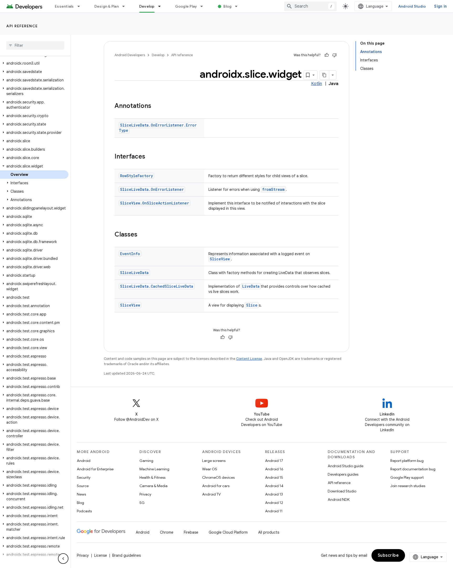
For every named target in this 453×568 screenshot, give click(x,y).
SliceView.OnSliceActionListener (154, 203)
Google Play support (407, 477)
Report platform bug (407, 460)
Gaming (146, 460)
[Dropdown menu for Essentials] (81, 6)
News (81, 494)
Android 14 (274, 485)
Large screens (213, 460)
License (100, 555)
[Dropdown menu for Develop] (162, 6)
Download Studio (342, 491)
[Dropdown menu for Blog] (238, 6)
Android (83, 460)
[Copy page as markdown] (324, 75)
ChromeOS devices (218, 477)
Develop (147, 6)
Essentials (64, 6)
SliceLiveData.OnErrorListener (152, 189)
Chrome (166, 532)
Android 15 (274, 477)
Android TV (211, 494)
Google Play (186, 6)
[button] (34, 63)
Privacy (145, 494)
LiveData (251, 286)
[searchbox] (35, 45)
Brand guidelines (126, 555)
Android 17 (274, 460)
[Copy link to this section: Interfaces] (150, 157)
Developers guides (343, 474)
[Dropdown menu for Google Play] (204, 6)
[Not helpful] (334, 55)
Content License (249, 358)
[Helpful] (327, 55)
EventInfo (130, 253)
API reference (22, 26)
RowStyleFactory (136, 175)
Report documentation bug (412, 469)
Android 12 (274, 502)
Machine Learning (154, 469)
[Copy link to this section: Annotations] (156, 106)
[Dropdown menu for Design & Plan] (126, 6)
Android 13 (274, 494)
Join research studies (407, 485)
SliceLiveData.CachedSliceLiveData (156, 286)
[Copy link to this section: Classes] (142, 235)
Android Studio (412, 6)
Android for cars (215, 485)
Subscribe (388, 555)
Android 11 (274, 511)
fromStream (273, 189)
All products (268, 532)
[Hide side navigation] (63, 558)
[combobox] (310, 6)
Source (83, 485)
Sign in (440, 6)
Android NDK (338, 499)
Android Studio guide (345, 466)
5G (142, 502)
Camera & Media (153, 485)
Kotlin (316, 83)
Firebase (191, 532)
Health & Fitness (152, 477)
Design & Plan (106, 6)
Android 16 (274, 469)
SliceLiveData (134, 272)
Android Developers (130, 55)
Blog (227, 6)
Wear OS (209, 469)
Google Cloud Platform (228, 532)
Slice (251, 305)
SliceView (220, 258)
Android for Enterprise (95, 469)
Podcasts (84, 511)
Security (83, 477)
